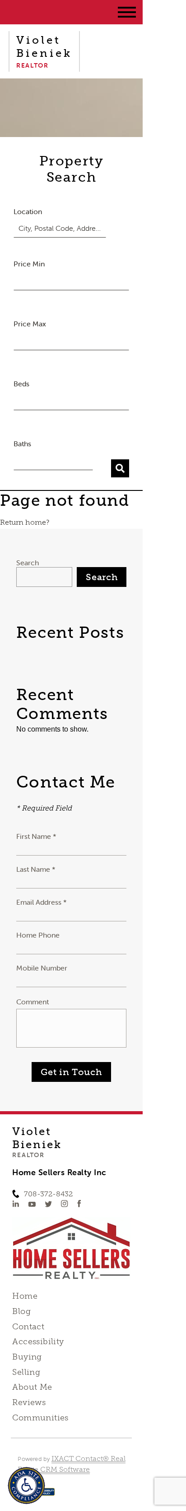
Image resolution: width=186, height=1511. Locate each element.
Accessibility (38, 1341)
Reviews (29, 1402)
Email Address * (41, 902)
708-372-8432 (48, 1194)
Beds (21, 383)
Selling (26, 1372)
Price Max (30, 323)
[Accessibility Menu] (26, 1485)
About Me (32, 1387)
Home (24, 1296)
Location (28, 211)
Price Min (29, 263)
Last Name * (36, 869)
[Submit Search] (120, 468)
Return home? (24, 522)
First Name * (36, 836)
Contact (28, 1327)
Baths (22, 443)
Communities (40, 1418)
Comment (32, 1001)
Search (27, 562)
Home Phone (38, 934)
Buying (27, 1357)
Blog (21, 1311)
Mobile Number (41, 967)
